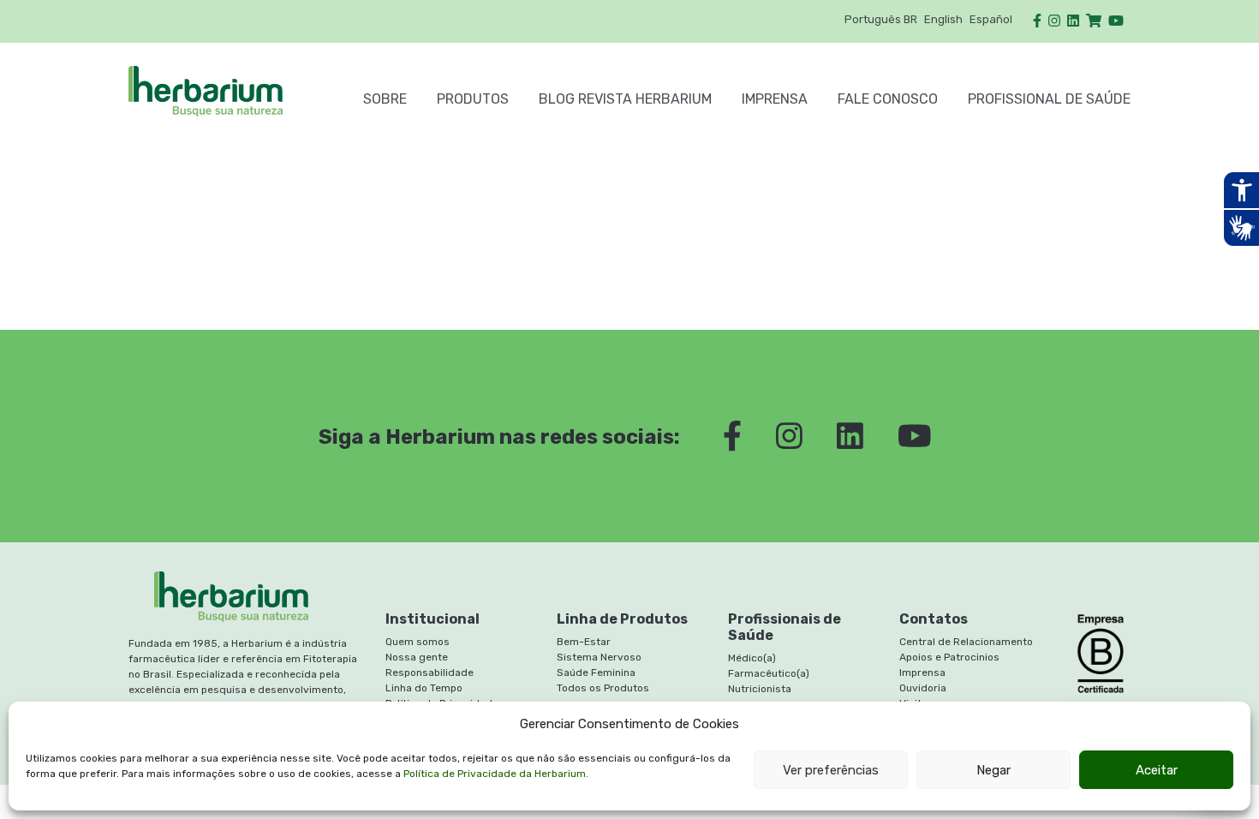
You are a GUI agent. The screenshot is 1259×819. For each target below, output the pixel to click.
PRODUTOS (473, 99)
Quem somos (417, 642)
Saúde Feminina (596, 673)
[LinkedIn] (1073, 21)
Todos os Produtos (603, 688)
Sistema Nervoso (599, 657)
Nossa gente (416, 657)
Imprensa (775, 99)
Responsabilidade (429, 673)
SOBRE (385, 99)
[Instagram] (1054, 21)
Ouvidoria (922, 688)
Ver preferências (831, 770)
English (943, 19)
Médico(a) (752, 658)
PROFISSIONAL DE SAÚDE (1049, 99)
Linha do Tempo (423, 688)
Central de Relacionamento (966, 642)
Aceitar (1157, 770)
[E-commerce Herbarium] (1093, 21)
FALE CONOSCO (888, 99)
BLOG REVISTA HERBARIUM (625, 99)
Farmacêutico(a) (768, 673)
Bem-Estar (584, 642)
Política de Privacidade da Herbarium (494, 774)
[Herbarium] (230, 91)
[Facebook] (1037, 21)
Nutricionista (759, 689)
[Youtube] (1116, 21)
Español (991, 19)
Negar (993, 770)
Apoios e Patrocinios (949, 657)
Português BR (880, 19)
